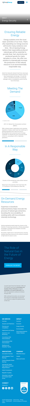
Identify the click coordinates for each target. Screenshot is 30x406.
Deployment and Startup (8, 330)
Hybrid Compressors (7, 370)
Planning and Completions (5, 327)
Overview (4, 321)
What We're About (20, 353)
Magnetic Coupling (6, 372)
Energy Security (20, 326)
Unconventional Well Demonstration (7, 341)
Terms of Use (16, 399)
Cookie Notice (9, 401)
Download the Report (13, 265)
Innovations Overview (7, 353)
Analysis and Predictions (8, 323)
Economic (18, 323)
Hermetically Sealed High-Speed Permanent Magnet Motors (7, 366)
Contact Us (4, 385)
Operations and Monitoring (6, 333)
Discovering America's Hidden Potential (21, 332)
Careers (18, 356)
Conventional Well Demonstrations (6, 337)
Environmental (20, 329)
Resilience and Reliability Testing (6, 346)
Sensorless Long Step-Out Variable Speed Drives (7, 376)
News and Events (20, 359)
